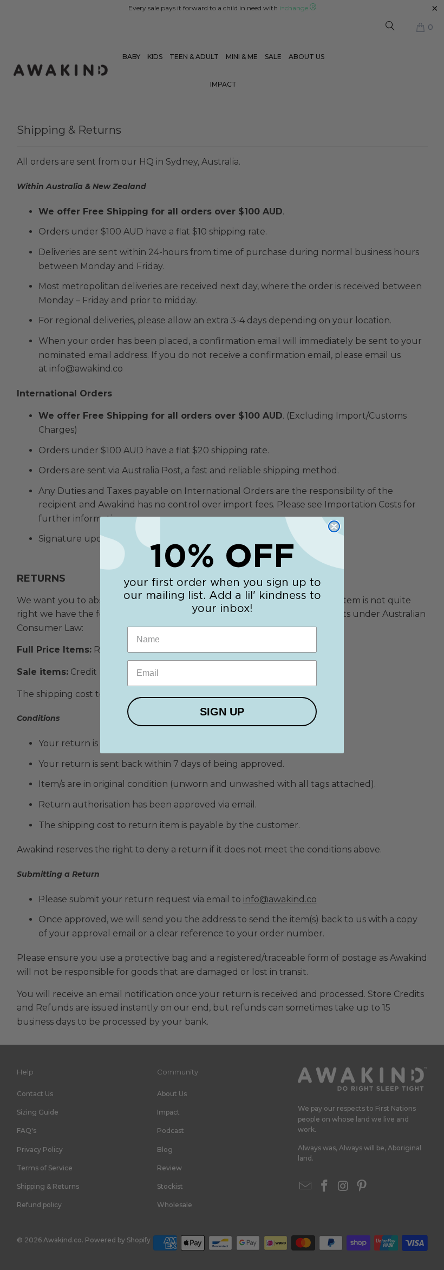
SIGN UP (222, 712)
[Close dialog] (334, 526)
